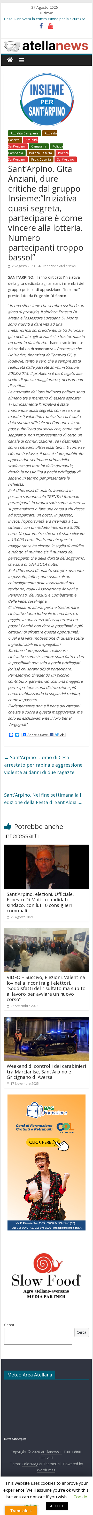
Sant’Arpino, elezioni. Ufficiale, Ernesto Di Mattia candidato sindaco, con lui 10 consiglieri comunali (40, 902)
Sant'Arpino (65, 159)
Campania (38, 146)
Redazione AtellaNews (59, 266)
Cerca (9, 1324)
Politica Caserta (40, 153)
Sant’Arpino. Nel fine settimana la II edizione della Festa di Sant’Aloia (43, 798)
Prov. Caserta (41, 159)
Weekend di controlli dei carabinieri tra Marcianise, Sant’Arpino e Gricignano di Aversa (46, 1071)
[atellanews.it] (46, 41)
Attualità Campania (24, 133)
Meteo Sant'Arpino (15, 1439)
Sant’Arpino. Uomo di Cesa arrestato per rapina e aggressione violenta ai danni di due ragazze (43, 764)
